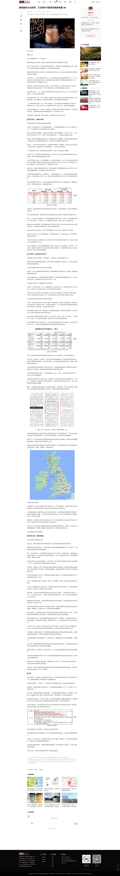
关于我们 (43, 857)
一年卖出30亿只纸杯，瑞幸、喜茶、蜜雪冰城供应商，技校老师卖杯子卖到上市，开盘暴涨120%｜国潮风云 (69, 805)
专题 (52, 861)
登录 (52, 818)
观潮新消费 (90, 12)
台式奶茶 (40, 769)
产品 (48, 11)
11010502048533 (74, 873)
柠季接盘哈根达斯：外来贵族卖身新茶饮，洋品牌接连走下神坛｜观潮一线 (35, 789)
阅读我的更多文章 (90, 36)
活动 (65, 2)
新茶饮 (35, 769)
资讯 (44, 2)
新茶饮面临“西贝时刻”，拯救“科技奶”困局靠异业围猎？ (69, 789)
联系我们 (43, 859)
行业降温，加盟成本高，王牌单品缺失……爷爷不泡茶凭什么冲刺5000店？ (35, 805)
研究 (60, 2)
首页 (39, 2)
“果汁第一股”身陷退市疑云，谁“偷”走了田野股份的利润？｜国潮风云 (51, 805)
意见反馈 (43, 861)
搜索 (94, 2)
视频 (70, 2)
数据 (55, 2)
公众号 (98, 2)
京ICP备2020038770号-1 (61, 873)
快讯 (50, 2)
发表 (76, 823)
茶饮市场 (31, 769)
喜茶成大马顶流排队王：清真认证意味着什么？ (52, 789)
